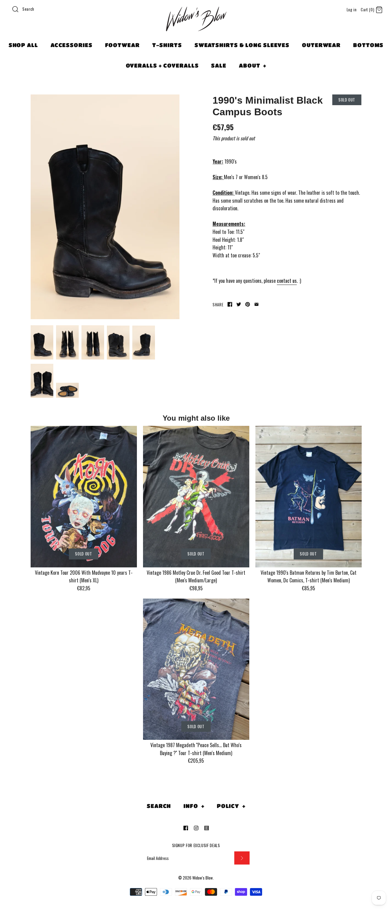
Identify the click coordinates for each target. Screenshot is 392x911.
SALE (218, 65)
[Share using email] (256, 304)
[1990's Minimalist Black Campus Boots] (105, 206)
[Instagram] (196, 828)
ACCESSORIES (71, 45)
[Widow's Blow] (196, 26)
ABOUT (252, 65)
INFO (193, 806)
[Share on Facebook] (230, 304)
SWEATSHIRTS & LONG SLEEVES (241, 45)
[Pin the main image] (247, 304)
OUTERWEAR (321, 45)
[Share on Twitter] (238, 304)
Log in (352, 10)
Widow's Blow (202, 878)
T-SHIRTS (167, 45)
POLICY (231, 806)
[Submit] (242, 858)
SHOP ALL (23, 45)
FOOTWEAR (122, 45)
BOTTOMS (368, 45)
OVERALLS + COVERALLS (162, 65)
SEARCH (159, 806)
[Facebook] (185, 828)
